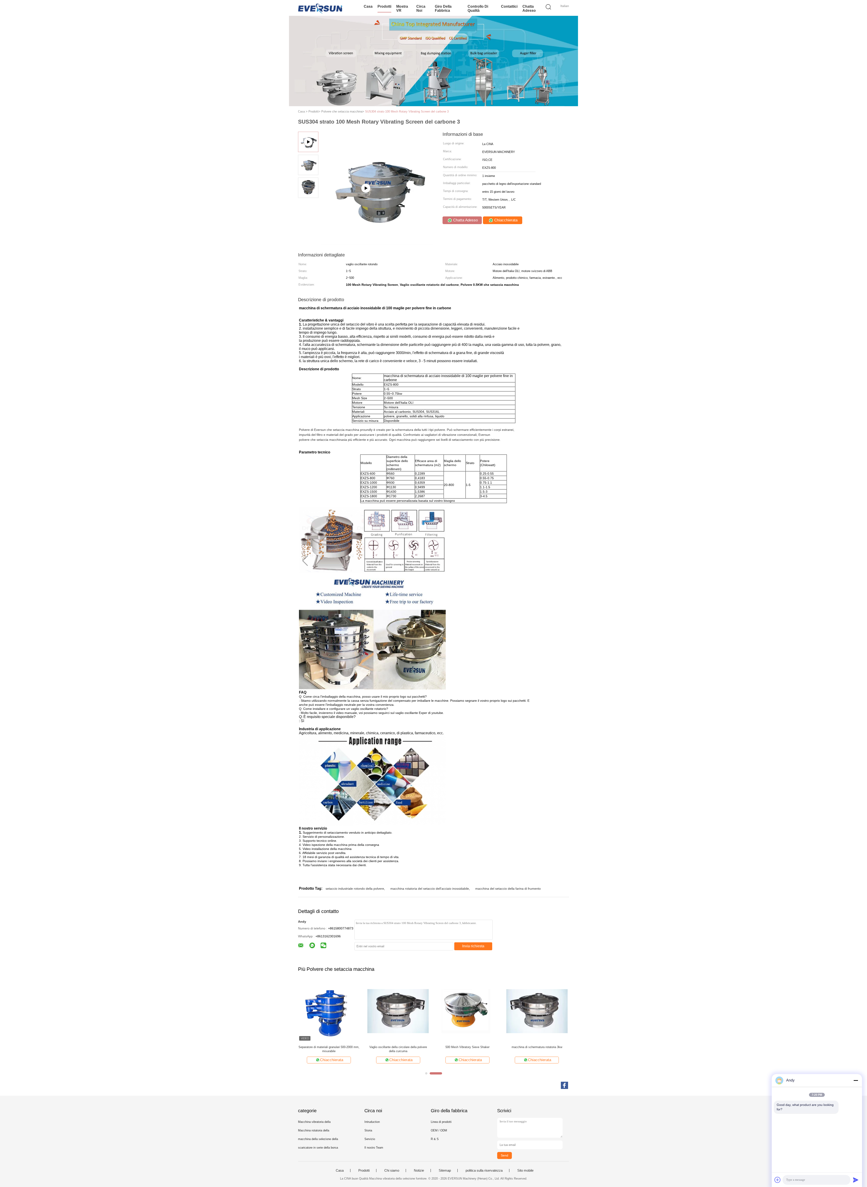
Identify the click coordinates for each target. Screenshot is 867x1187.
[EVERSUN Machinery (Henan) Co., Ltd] (320, 8)
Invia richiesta (473, 946)
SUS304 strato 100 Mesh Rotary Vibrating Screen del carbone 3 (407, 111)
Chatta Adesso (529, 8)
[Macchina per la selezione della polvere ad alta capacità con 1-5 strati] (398, 1011)
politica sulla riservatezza (484, 1170)
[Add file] (777, 1180)
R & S (435, 1139)
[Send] (855, 1180)
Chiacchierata (505, 220)
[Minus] (855, 1080)
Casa (368, 6)
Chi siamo (391, 1170)
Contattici (509, 6)
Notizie (419, 1170)
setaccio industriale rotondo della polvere (355, 888)
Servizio (369, 1139)
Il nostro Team (373, 1147)
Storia (368, 1130)
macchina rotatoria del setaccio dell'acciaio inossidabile (429, 888)
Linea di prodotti (441, 1122)
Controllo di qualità (478, 8)
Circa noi (420, 8)
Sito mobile (525, 1170)
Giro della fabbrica (443, 8)
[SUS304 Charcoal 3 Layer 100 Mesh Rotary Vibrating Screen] (377, 243)
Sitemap (445, 1170)
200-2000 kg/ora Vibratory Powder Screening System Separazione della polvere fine (537, 1049)
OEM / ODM (439, 1130)
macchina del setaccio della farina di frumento (508, 888)
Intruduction (372, 1122)
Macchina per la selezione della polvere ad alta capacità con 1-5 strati (398, 1049)
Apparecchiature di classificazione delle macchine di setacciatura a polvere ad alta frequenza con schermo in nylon (329, 1049)
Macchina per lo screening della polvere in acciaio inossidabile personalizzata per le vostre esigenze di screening (467, 1049)
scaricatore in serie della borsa (318, 1147)
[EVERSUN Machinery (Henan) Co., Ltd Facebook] (564, 1085)
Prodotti (384, 6)
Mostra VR (402, 8)
